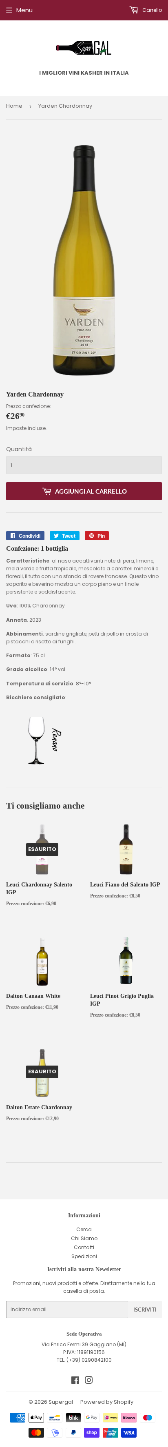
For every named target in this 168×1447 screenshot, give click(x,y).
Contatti (84, 1247)
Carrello (151, 10)
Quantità (19, 449)
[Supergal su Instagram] (89, 1381)
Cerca (84, 1229)
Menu (24, 10)
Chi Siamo (84, 1238)
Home (14, 106)
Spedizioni (84, 1256)
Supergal (61, 1402)
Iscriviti (145, 1309)
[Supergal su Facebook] (75, 1381)
